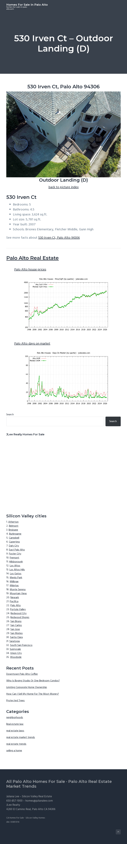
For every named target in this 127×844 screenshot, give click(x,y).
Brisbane (13, 530)
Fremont (14, 558)
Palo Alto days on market (32, 343)
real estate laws (15, 731)
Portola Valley (18, 609)
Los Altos (15, 566)
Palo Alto (15, 605)
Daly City (14, 546)
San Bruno (15, 621)
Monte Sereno (18, 589)
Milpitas (14, 585)
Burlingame (15, 534)
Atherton (13, 522)
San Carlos (16, 625)
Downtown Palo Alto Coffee (22, 674)
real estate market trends (20, 737)
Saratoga (14, 641)
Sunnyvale (15, 649)
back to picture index (63, 187)
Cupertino (14, 542)
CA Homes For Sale (15, 818)
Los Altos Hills (17, 570)
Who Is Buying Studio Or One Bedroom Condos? (33, 681)
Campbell (14, 538)
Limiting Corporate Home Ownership (26, 687)
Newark (14, 597)
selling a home (14, 751)
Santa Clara (16, 637)
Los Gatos (15, 574)
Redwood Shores (19, 617)
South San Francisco (21, 645)
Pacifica (14, 601)
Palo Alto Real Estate (32, 258)
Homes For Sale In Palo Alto (27, 4)
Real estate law (14, 724)
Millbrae (14, 582)
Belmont (13, 526)
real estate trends (16, 744)
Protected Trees (15, 700)
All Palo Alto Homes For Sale (35, 781)
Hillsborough (16, 562)
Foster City (15, 554)
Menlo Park (16, 578)
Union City (16, 653)
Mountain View (18, 593)
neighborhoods (14, 717)
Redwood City (18, 613)
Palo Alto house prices (30, 269)
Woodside (15, 657)
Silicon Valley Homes (35, 818)
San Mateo (16, 633)
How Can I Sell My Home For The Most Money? (32, 694)
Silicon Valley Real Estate (37, 796)
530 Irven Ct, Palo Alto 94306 (59, 237)
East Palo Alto (17, 550)
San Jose (15, 629)
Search (10, 414)
